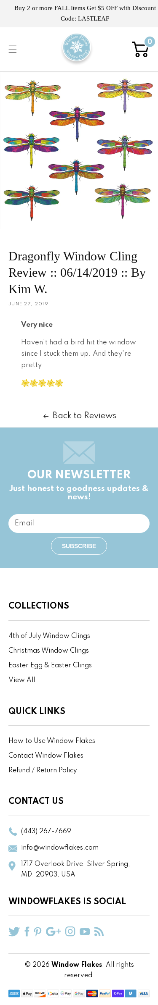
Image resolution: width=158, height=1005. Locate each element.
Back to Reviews (84, 416)
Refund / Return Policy (42, 770)
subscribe (79, 546)
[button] (12, 49)
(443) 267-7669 (46, 831)
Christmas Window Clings (48, 651)
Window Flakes (76, 965)
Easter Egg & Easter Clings (50, 665)
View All (21, 680)
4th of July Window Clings (49, 636)
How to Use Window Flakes (51, 741)
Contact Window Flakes (45, 756)
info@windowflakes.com (60, 848)
